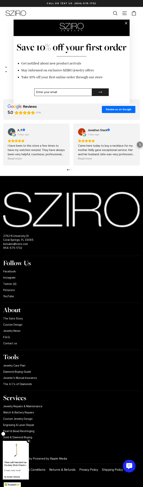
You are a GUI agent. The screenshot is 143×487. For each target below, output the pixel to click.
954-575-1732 (12, 248)
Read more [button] (15, 158)
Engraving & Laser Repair (18, 425)
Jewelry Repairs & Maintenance (22, 406)
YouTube (8, 296)
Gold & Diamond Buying (17, 437)
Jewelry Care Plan (14, 365)
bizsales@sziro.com (15, 244)
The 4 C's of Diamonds (17, 384)
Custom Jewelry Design (18, 419)
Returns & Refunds (62, 470)
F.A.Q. (6, 337)
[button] (3, 145)
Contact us (10, 343)
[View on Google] (11, 132)
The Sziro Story (13, 318)
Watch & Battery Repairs (18, 412)
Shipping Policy (112, 470)
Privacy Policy (88, 470)
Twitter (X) (9, 284)
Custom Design (12, 325)
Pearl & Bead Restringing (18, 431)
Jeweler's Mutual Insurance (20, 378)
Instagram (9, 277)
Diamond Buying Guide (17, 372)
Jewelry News (11, 331)
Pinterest (9, 290)
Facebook (9, 271)
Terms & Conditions (31, 470)
